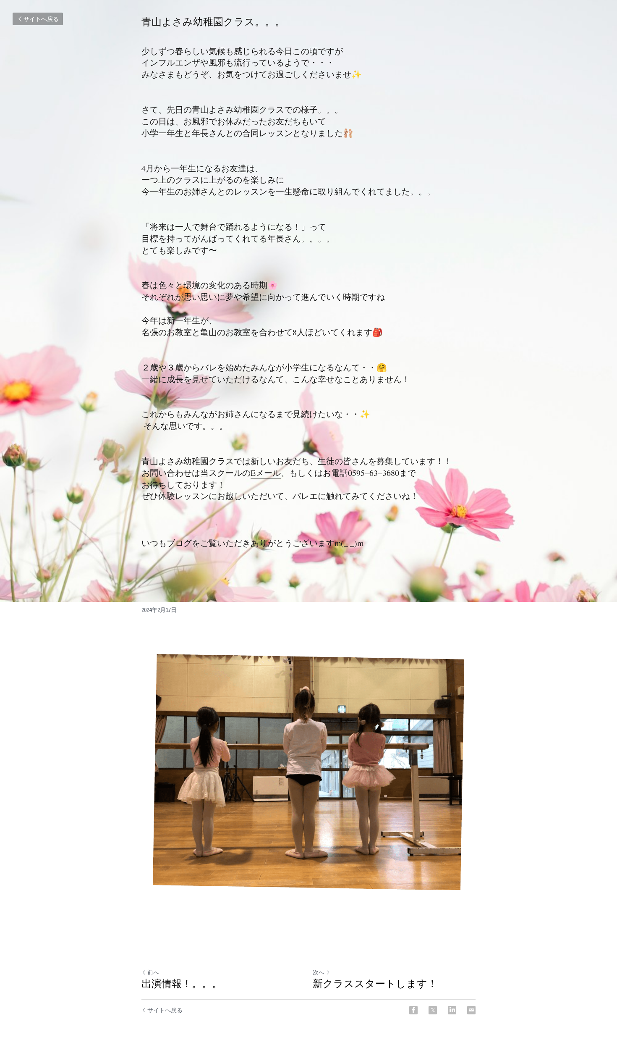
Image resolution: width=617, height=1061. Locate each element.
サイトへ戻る (41, 19)
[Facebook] (413, 1010)
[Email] (471, 1010)
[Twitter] (433, 1010)
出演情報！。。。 (181, 983)
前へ (153, 972)
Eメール (266, 472)
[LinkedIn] (452, 1010)
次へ (318, 972)
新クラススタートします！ (375, 983)
